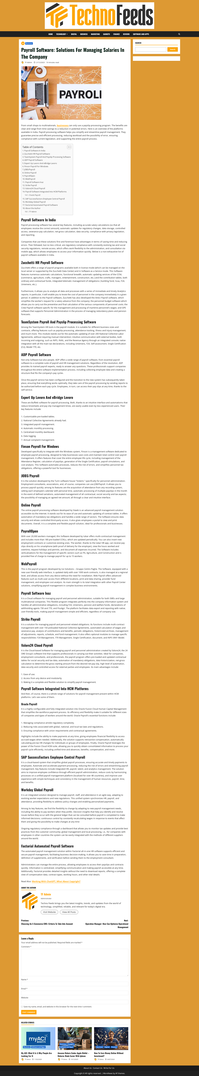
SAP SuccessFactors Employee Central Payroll (45, 199)
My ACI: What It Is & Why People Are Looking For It (36, 1054)
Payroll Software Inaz (34, 182)
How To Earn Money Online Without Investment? (108, 1054)
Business (84, 34)
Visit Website (49, 912)
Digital (74, 34)
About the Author (33, 208)
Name (24, 979)
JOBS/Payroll (29, 169)
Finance (116, 34)
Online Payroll (30, 172)
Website (24, 997)
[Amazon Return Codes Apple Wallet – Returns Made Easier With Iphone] (75, 1038)
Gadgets (106, 34)
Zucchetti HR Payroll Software (37, 154)
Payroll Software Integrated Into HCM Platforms (46, 191)
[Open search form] (179, 34)
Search (138, 43)
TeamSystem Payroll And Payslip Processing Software (47, 157)
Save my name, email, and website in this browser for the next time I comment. (58, 1006)
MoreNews (108, 1073)
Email (24, 988)
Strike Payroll (31, 185)
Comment (26, 946)
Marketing (95, 34)
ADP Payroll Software (33, 160)
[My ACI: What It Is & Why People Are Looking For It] (38, 1038)
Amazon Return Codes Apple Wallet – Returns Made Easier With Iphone (73, 1054)
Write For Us (109, 1068)
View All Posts (69, 912)
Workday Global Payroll (35, 202)
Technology (61, 34)
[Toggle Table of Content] (68, 147)
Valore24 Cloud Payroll (35, 188)
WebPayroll (30, 179)
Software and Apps (141, 34)
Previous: (47, 922)
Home (50, 34)
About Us (88, 1068)
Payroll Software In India (34, 150)
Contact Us (97, 1068)
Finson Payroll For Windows (36, 166)
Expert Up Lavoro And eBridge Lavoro (40, 163)
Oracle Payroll (34, 195)
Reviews (126, 34)
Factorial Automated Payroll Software (41, 205)
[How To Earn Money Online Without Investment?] (111, 1038)
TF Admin (28, 62)
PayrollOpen (29, 176)
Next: (106, 924)
